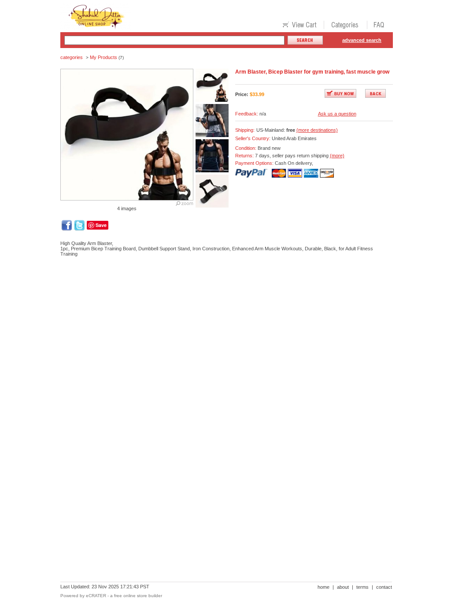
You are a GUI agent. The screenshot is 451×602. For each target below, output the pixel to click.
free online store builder (138, 595)
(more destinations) (317, 130)
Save (101, 225)
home (323, 587)
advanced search (361, 40)
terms (362, 587)
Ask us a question (337, 113)
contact (384, 587)
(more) (337, 155)
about (343, 587)
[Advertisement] (220, 294)
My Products (103, 57)
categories (71, 57)
